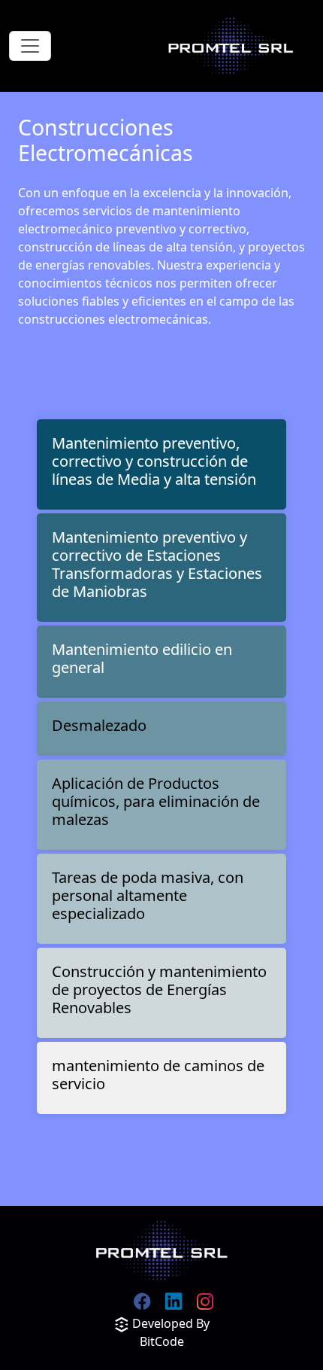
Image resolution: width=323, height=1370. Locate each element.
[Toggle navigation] (30, 46)
